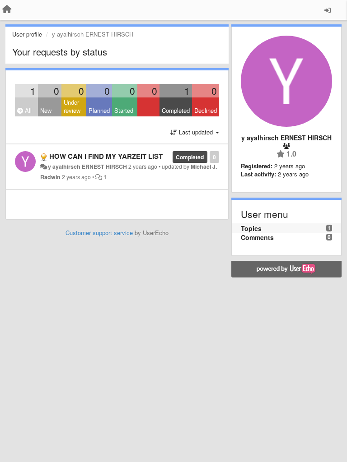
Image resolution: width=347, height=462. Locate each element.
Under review (72, 106)
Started (123, 110)
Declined (205, 110)
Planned (99, 110)
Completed (176, 110)
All (27, 110)
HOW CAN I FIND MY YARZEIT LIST (106, 156)
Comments (257, 237)
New (46, 110)
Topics (251, 228)
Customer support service (99, 232)
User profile (27, 34)
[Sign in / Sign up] (327, 10)
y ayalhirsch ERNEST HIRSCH (87, 166)
